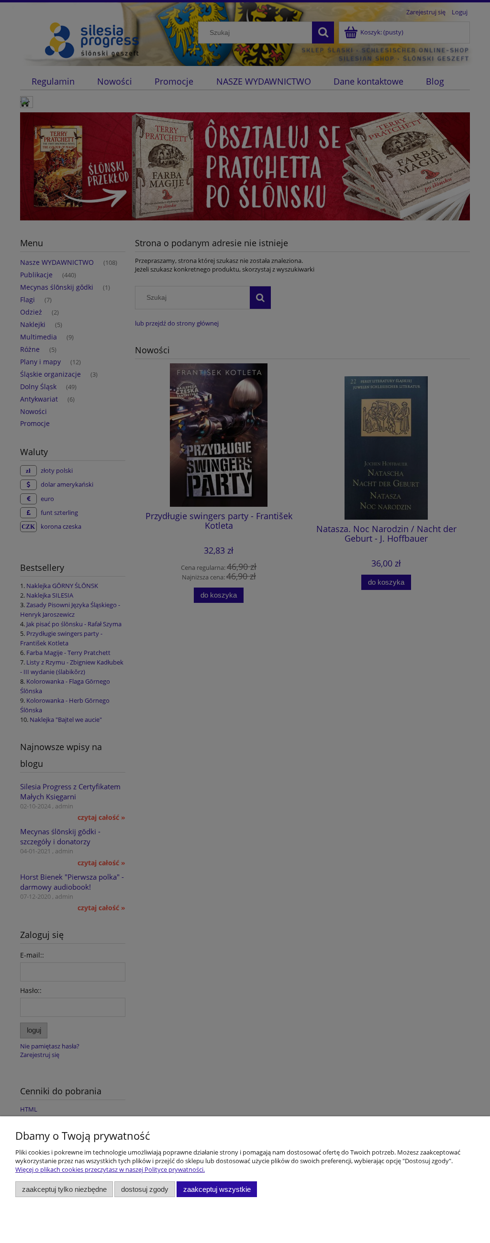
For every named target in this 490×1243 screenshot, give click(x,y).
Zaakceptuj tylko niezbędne (64, 1189)
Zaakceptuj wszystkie (217, 1189)
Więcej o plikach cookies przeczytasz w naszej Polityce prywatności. (110, 1169)
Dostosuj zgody (144, 1189)
